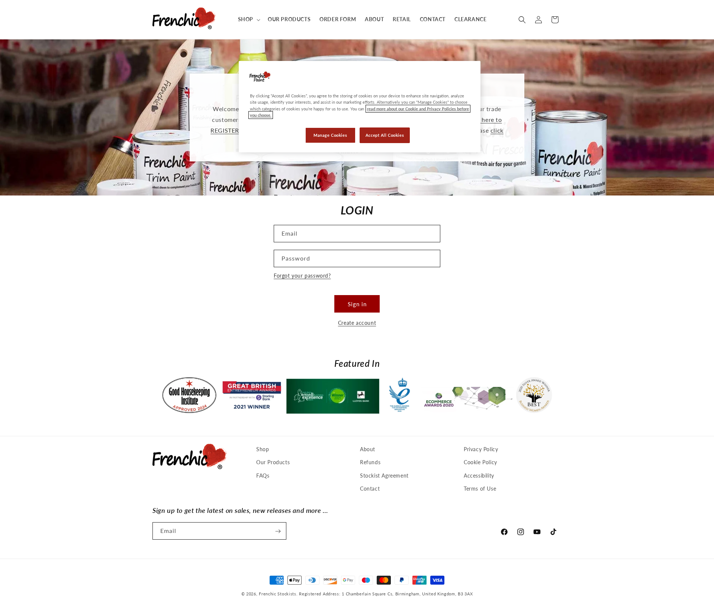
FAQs (262, 475)
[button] (248, 19)
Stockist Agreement (384, 475)
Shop (262, 449)
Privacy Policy (481, 449)
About (367, 449)
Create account (357, 323)
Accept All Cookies (385, 135)
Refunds (370, 462)
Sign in (357, 304)
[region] (359, 106)
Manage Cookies (330, 135)
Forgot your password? (302, 275)
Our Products (273, 462)
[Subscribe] (278, 531)
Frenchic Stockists (277, 593)
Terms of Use (480, 488)
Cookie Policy (480, 462)
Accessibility (479, 475)
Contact (370, 488)
